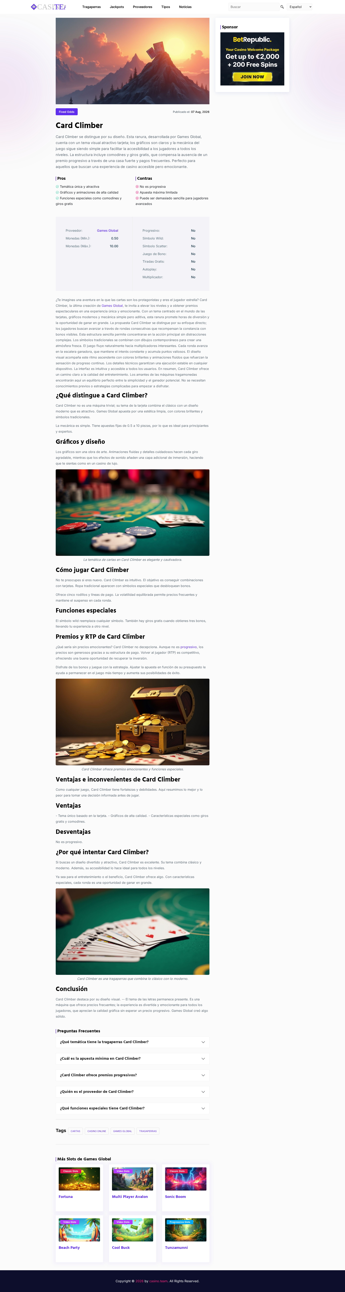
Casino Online (96, 1131)
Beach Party (69, 1248)
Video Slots (123, 1171)
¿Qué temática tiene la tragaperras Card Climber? (104, 1042)
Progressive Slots (180, 1221)
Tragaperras (91, 7)
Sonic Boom (175, 1197)
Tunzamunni (176, 1248)
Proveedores (142, 7)
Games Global (107, 230)
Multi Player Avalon (130, 1197)
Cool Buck (121, 1248)
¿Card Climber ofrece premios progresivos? (98, 1075)
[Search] (282, 7)
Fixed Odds (66, 111)
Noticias (185, 7)
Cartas (75, 1131)
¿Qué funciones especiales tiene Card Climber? (102, 1108)
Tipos (165, 7)
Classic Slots (70, 1171)
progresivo (188, 647)
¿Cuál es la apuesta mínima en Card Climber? (100, 1059)
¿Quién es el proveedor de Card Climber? (97, 1092)
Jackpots (117, 7)
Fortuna (66, 1197)
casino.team (158, 1281)
